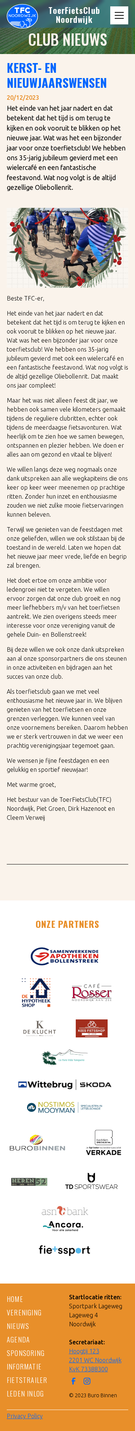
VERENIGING (24, 1312)
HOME (15, 1299)
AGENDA (18, 1339)
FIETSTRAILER (27, 1380)
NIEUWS (18, 1326)
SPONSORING (26, 1353)
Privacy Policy (25, 1416)
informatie (24, 1366)
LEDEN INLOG (25, 1393)
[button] (119, 15)
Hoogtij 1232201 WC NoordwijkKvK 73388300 (95, 1360)
